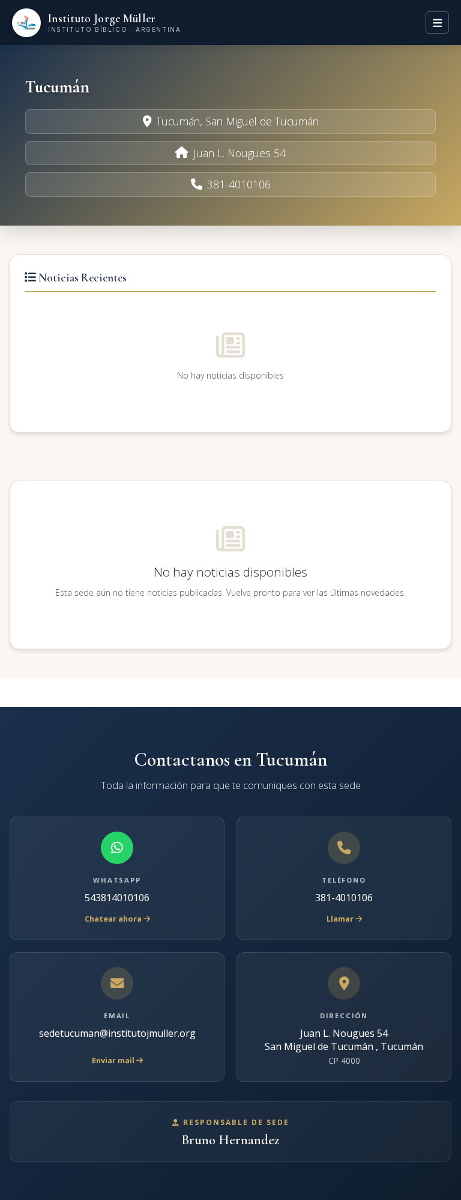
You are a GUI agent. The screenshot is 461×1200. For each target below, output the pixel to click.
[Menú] (437, 22)
